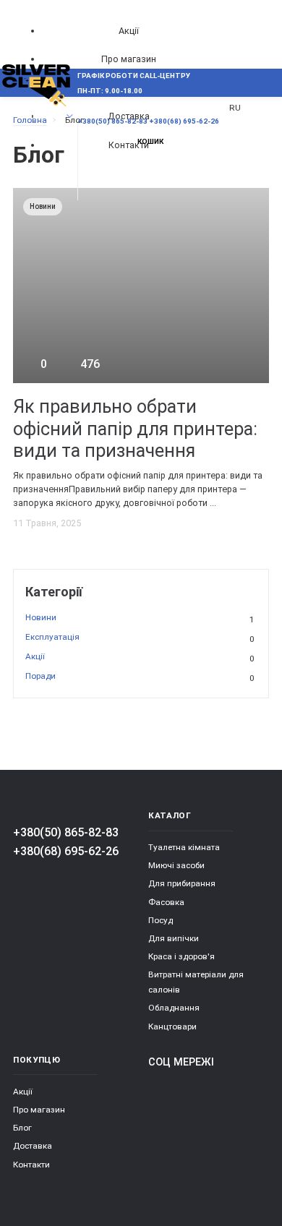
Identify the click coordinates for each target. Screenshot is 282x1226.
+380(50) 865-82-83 (66, 832)
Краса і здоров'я (181, 956)
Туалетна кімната (184, 847)
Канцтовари (172, 1026)
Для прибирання (181, 883)
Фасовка (166, 902)
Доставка (32, 1146)
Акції (129, 30)
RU (235, 108)
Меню (37, 116)
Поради (140, 676)
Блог (22, 1128)
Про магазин (128, 58)
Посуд (160, 920)
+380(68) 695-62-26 (66, 851)
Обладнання (174, 1008)
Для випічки (173, 938)
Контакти (31, 1164)
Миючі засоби (176, 865)
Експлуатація (140, 637)
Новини (140, 618)
